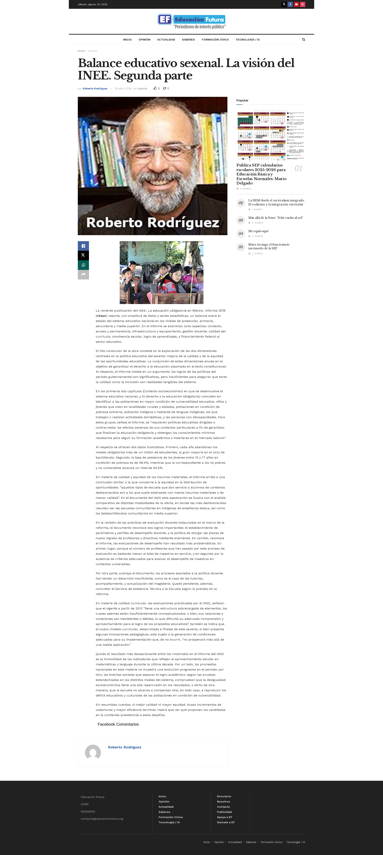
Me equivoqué (258, 231)
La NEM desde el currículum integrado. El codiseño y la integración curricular (276, 202)
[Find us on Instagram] (302, 4)
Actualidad (166, 39)
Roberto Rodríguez (95, 88)
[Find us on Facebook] (290, 4)
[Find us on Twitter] (284, 4)
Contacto (223, 806)
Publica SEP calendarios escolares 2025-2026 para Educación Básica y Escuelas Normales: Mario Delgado (261, 174)
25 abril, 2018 (123, 88)
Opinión (144, 39)
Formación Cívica (215, 39)
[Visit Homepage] (191, 21)
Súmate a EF (226, 822)
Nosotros (223, 801)
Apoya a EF (224, 817)
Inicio (127, 39)
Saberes (188, 39)
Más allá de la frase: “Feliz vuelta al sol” (275, 218)
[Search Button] (303, 40)
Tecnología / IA (248, 39)
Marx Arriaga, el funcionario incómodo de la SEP (268, 246)
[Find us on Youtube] (296, 4)
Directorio (224, 796)
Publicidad (224, 811)
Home (81, 51)
